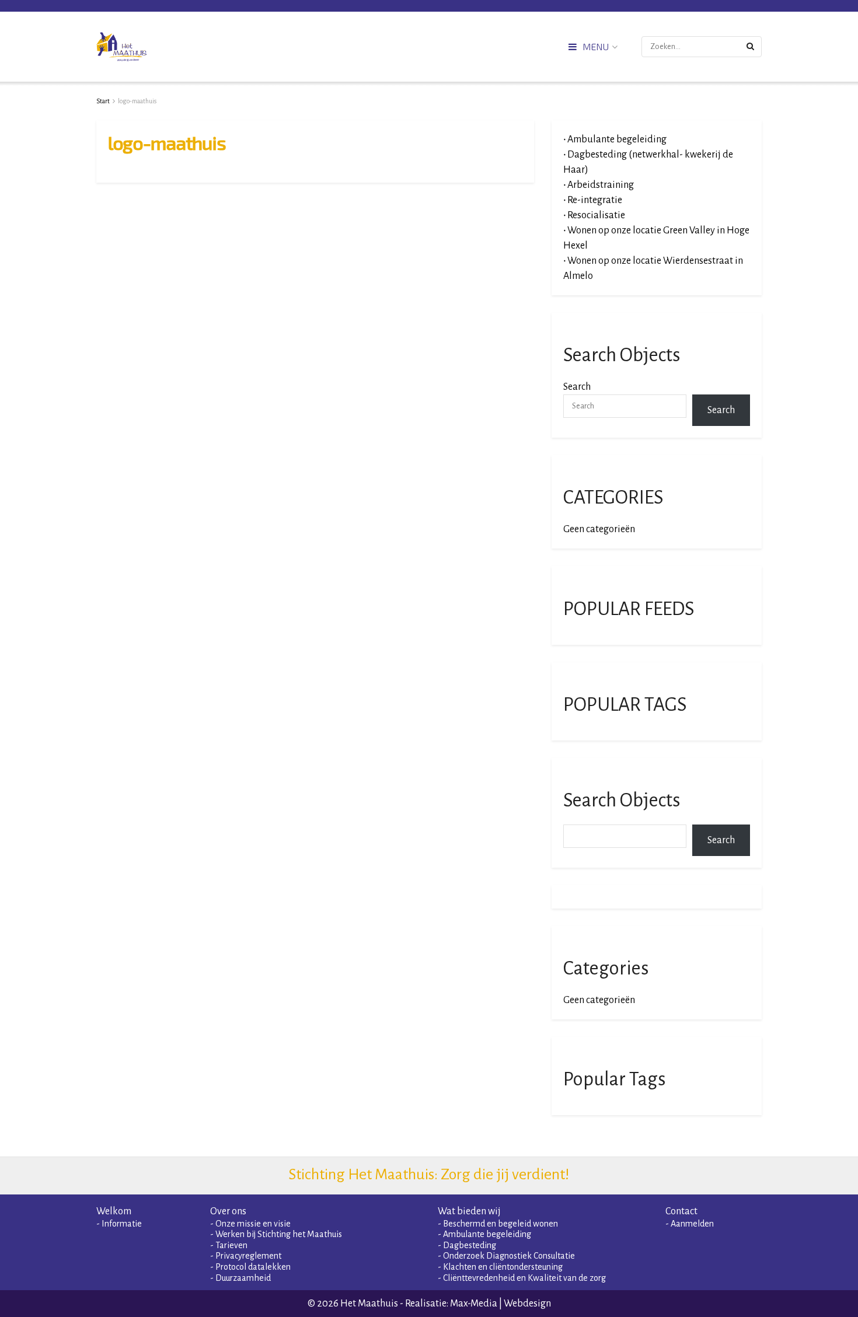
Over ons (228, 1211)
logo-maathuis (137, 100)
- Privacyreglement (245, 1255)
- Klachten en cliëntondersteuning (500, 1266)
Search (577, 387)
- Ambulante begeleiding (484, 1234)
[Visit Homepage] (121, 46)
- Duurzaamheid (240, 1278)
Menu (596, 46)
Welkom (113, 1211)
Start (103, 100)
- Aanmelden (689, 1223)
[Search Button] (751, 46)
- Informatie (119, 1223)
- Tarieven (228, 1245)
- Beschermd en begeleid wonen (498, 1223)
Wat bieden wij (469, 1211)
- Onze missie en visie (250, 1223)
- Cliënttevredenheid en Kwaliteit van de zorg (522, 1278)
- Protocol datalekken (250, 1266)
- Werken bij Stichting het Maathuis (276, 1234)
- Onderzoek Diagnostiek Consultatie (506, 1255)
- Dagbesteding (467, 1245)
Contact (681, 1211)
